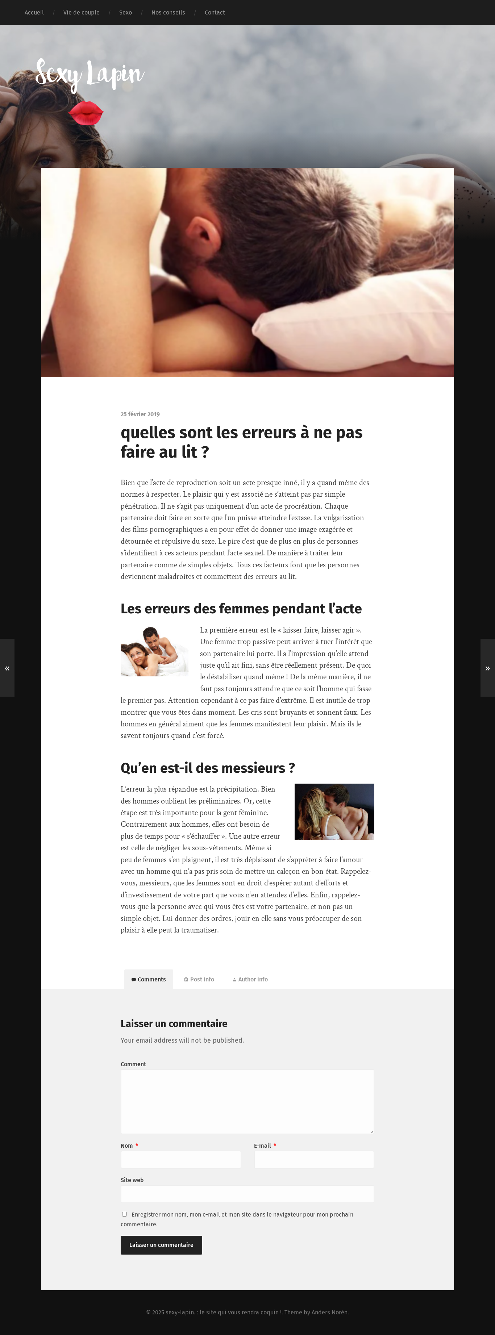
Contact (215, 12)
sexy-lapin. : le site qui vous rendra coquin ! (224, 1312)
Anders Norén (330, 1312)
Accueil (34, 12)
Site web (132, 1180)
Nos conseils (168, 12)
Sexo (125, 12)
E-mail (265, 1145)
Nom (129, 1145)
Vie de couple (81, 12)
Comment (133, 1064)
